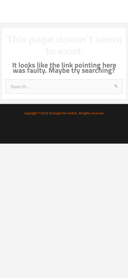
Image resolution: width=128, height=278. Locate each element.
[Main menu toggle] (115, 11)
